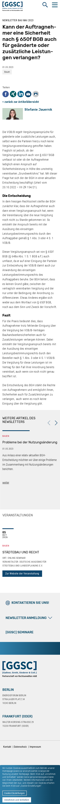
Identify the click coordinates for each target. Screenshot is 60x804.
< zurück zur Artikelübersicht (20, 101)
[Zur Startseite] (12, 7)
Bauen (7, 72)
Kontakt (7, 746)
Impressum (35, 746)
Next (56, 423)
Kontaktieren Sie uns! (30, 603)
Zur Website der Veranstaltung (22, 573)
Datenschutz (20, 746)
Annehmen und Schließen (16, 800)
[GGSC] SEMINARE (19, 632)
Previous (49, 423)
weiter (5, 482)
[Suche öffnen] (45, 5)
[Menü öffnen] (54, 5)
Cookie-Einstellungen (14, 793)
